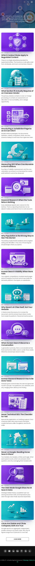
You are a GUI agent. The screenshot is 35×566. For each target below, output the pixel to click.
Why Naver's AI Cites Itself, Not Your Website (16, 308)
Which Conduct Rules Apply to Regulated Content (14, 56)
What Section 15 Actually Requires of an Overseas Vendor (17, 92)
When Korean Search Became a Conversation (15, 344)
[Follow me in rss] (29, 551)
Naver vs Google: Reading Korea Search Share (15, 453)
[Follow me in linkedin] (13, 551)
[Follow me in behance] (17, 551)
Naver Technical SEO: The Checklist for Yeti (16, 415)
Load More (17, 539)
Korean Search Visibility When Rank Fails (17, 272)
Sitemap (25, 560)
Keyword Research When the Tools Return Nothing (16, 201)
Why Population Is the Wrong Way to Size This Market (17, 237)
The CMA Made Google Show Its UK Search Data (16, 489)
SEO (2, 52)
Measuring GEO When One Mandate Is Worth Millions (17, 165)
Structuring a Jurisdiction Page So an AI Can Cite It (16, 129)
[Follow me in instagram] (5, 551)
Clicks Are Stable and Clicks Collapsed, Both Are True (13, 524)
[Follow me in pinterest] (21, 551)
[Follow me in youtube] (9, 551)
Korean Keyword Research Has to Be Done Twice (17, 379)
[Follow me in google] (25, 551)
